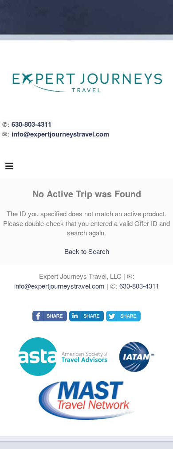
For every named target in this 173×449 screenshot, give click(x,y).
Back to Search (86, 251)
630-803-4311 (31, 124)
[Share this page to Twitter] (123, 316)
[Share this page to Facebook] (49, 316)
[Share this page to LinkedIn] (86, 316)
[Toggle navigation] (9, 168)
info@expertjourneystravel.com (60, 134)
